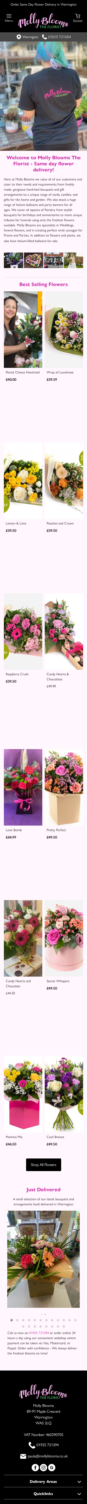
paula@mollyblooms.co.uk (48, 1456)
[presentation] (41, 1314)
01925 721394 (59, 37)
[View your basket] (78, 17)
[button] (11, 1320)
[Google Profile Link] (51, 1467)
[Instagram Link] (44, 1467)
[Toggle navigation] (9, 18)
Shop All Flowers (43, 1164)
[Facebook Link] (36, 1467)
